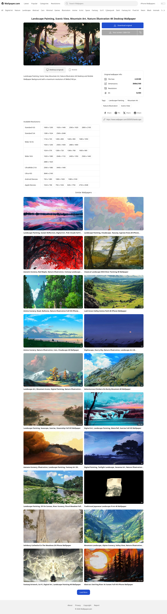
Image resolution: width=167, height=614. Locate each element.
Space (87, 10)
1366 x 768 (71, 150)
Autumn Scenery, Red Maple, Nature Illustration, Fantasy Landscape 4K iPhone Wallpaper (53, 272)
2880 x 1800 (73, 145)
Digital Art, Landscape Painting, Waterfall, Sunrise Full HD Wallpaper (112, 428)
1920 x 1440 (60, 127)
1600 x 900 (83, 150)
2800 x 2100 (86, 127)
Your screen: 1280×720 (121, 32)
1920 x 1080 (48, 156)
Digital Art (9, 10)
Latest (26, 3)
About (70, 605)
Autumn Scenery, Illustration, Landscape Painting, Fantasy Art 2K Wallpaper (50, 467)
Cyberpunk (110, 10)
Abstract (35, 10)
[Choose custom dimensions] (140, 32)
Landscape (26, 10)
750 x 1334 (60, 185)
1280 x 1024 (48, 133)
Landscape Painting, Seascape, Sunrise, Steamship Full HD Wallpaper (52, 428)
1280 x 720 (60, 150)
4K (140, 88)
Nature (17, 10)
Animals (156, 10)
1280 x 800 (60, 139)
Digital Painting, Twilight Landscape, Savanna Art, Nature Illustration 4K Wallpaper (113, 467)
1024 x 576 (48, 150)
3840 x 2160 (48, 173)
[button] (108, 112)
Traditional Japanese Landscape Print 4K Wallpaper (105, 506)
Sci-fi (102, 10)
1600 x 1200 (48, 127)
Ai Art (81, 10)
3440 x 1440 (60, 167)
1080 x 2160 (72, 179)
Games (57, 10)
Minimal (49, 10)
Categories (44, 3)
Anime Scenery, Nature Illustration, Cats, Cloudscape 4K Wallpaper (51, 350)
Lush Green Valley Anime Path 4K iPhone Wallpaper (105, 311)
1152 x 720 (48, 139)
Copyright (87, 605)
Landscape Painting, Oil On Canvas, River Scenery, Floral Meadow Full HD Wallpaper (52, 506)
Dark (118, 10)
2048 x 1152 (60, 156)
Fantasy (95, 10)
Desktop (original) (56, 70)
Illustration (66, 10)
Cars (42, 10)
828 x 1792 (71, 185)
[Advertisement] (156, 54)
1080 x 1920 (60, 179)
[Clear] (135, 3)
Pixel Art (136, 10)
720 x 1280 (48, 179)
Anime (74, 10)
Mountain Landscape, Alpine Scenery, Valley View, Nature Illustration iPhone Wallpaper (113, 545)
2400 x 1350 (73, 156)
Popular (34, 3)
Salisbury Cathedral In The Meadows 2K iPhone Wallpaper (47, 545)
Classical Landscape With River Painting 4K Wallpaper (106, 272)
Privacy (78, 605)
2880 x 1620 (48, 162)
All (2, 10)
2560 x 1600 (60, 145)
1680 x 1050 (83, 139)
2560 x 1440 (86, 156)
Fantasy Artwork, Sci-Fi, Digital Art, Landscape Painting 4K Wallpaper (52, 584)
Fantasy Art (126, 10)
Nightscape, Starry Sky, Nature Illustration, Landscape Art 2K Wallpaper (109, 350)
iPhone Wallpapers (148, 3)
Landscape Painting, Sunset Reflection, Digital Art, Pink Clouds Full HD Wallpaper (52, 233)
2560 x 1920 (73, 127)
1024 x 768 (48, 185)
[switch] (163, 3)
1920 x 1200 (48, 145)
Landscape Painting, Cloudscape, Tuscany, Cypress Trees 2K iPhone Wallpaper (111, 233)
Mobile (74, 70)
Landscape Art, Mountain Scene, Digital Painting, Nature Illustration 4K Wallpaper (52, 389)
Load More (83, 592)
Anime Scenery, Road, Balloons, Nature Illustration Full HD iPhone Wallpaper (50, 311)
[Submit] (67, 3)
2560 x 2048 (60, 133)
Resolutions (55, 3)
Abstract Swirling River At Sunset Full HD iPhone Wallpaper (108, 584)
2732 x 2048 (83, 185)
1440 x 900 (71, 139)
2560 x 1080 (48, 167)
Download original (125, 25)
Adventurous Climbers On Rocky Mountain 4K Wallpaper (107, 389)
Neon (143, 10)
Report (96, 605)
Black (149, 10)
